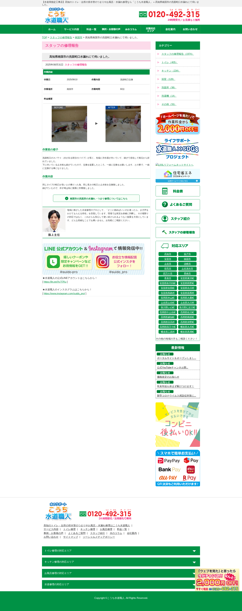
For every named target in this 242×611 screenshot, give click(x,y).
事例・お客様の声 (53, 533)
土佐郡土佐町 (168, 302)
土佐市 (167, 263)
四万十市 (167, 273)
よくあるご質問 (76, 533)
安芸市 (167, 259)
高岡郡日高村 (168, 322)
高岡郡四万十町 (168, 326)
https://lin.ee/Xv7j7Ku (55, 281)
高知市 (167, 254)
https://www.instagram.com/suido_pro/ (64, 293)
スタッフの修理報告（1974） (177, 54)
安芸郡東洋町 (187, 278)
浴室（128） (168, 79)
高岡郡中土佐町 (168, 312)
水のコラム (116, 533)
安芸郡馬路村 (168, 293)
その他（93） (168, 104)
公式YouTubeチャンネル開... (172, 367)
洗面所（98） (168, 87)
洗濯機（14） (168, 96)
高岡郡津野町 (187, 322)
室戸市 (187, 254)
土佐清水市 (187, 268)
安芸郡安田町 (168, 288)
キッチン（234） (170, 70)
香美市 (167, 278)
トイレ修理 (69, 529)
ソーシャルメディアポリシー (99, 537)
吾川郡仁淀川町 (187, 307)
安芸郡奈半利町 (168, 283)
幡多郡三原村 (168, 331)
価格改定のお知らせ (168, 377)
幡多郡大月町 (187, 326)
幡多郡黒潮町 (187, 331)
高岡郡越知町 (168, 317)
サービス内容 (51, 529)
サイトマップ (70, 537)
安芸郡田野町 (187, 283)
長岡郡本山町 (168, 297)
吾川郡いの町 (168, 307)
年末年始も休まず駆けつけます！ (175, 386)
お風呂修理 (106, 529)
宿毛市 (167, 268)
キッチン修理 (87, 529)
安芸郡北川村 (187, 288)
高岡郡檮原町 (187, 317)
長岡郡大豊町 (187, 297)
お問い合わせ (51, 537)
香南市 (187, 273)
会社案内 (132, 533)
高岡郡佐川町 (187, 312)
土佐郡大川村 (187, 302)
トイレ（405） (169, 62)
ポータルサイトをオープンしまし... (176, 358)
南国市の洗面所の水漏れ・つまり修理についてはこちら (99, 198)
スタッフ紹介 (97, 533)
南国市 (187, 259)
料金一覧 (122, 529)
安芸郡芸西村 (187, 293)
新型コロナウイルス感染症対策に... (176, 395)
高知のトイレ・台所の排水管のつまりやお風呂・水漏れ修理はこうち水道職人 (87, 525)
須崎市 (187, 263)
